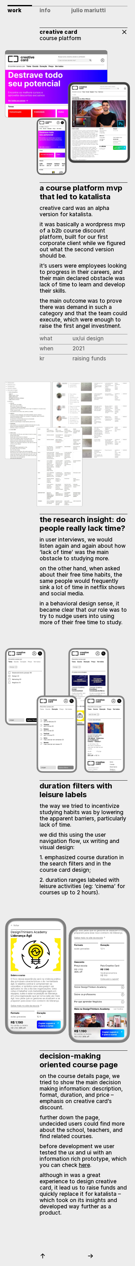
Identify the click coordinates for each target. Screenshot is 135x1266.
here (84, 1165)
